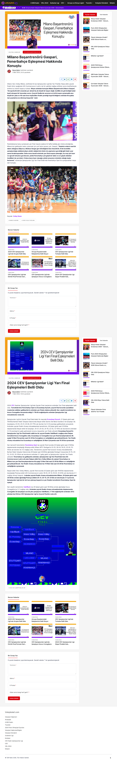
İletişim (112, 3)
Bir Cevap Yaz (13, 288)
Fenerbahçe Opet (31, 445)
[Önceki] (17, 8)
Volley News (17, 216)
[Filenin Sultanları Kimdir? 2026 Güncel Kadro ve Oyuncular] (97, 39)
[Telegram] (71, 79)
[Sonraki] (19, 8)
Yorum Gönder (13, 331)
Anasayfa (8, 719)
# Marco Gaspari (13, 220)
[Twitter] (64, 79)
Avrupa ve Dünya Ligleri (75, 3)
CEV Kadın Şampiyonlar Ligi (14, 741)
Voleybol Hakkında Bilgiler (13, 730)
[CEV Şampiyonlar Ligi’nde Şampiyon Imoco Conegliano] (42, 267)
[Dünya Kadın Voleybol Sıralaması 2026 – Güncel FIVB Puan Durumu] (97, 21)
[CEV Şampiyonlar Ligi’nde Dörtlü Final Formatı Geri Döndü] (18, 267)
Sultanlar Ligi (54, 3)
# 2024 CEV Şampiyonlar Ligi (17, 588)
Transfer (89, 3)
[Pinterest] (75, 79)
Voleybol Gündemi (101, 3)
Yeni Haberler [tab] (104, 14)
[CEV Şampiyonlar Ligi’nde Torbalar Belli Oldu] (65, 244)
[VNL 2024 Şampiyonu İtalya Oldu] (97, 48)
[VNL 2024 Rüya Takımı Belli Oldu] (97, 402)
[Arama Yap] (9, 7)
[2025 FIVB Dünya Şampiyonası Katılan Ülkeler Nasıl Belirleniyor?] (97, 67)
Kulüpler (7, 738)
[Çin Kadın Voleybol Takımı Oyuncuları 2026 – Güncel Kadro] (97, 85)
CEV (62, 3)
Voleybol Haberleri (11, 717)
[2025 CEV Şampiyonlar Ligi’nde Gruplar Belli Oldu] (18, 244)
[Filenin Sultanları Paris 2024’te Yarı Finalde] (97, 411)
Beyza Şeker (16, 70)
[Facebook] (61, 79)
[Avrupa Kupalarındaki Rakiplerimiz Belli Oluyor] (42, 244)
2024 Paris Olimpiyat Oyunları (14, 727)
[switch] (4, 7)
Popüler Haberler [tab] (90, 14)
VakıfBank (27, 487)
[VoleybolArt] (9, 3)
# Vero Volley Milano (28, 220)
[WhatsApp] (68, 79)
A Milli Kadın (35, 3)
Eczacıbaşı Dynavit (53, 419)
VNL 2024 (44, 3)
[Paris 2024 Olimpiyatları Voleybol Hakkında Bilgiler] (97, 30)
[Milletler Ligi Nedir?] (97, 58)
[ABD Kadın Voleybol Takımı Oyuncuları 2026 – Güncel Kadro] (97, 76)
